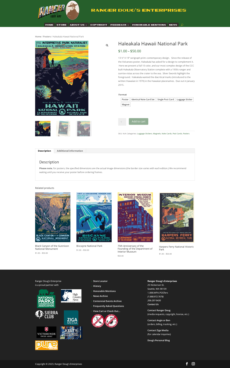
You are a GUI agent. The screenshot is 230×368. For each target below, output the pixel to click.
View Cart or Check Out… (106, 311)
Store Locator (100, 281)
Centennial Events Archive (107, 301)
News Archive (100, 296)
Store (62, 25)
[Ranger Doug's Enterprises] (59, 10)
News (173, 25)
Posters (47, 36)
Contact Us (153, 304)
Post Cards (177, 133)
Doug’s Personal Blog (158, 340)
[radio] (125, 99)
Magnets (157, 133)
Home (50, 25)
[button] (107, 45)
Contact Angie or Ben (158, 320)
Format (122, 94)
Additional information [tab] (70, 150)
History (97, 286)
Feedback (119, 25)
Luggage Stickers (144, 133)
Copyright (99, 25)
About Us (77, 25)
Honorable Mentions (149, 25)
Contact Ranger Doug (158, 310)
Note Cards (167, 133)
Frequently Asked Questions (108, 306)
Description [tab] (44, 150)
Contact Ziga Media (158, 330)
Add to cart (138, 121)
